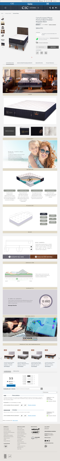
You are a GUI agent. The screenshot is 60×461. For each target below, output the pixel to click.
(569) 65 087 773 (50, 435)
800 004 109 (47, 429)
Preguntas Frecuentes (20, 441)
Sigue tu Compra (19, 428)
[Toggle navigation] (5, 8)
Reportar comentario (32, 405)
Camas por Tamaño (8, 13)
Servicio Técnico (19, 440)
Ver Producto (7, 366)
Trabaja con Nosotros (7, 438)
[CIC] (12, 3)
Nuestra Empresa (6, 428)
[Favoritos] (31, 57)
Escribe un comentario (52, 24)
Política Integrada (6, 429)
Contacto (18, 444)
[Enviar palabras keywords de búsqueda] (50, 8)
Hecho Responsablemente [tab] (24, 63)
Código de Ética (6, 433)
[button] (53, 8)
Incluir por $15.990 (43, 39)
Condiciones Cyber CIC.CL (21, 446)
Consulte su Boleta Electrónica (21, 443)
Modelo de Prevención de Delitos (8, 436)
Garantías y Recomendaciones (21, 433)
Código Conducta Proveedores (8, 435)
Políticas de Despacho (20, 435)
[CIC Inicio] (29, 8)
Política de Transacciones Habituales (9, 432)
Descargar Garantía (12, 305)
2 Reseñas (46, 24)
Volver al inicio (15, 420)
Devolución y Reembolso (21, 432)
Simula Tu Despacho (43, 42)
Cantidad (38, 32)
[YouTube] (47, 440)
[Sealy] (47, 3)
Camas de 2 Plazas (16, 13)
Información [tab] (10, 63)
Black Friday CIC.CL (20, 447)
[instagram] (42, 53)
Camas (2, 13)
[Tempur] (30, 3)
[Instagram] (49, 440)
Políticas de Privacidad (20, 429)
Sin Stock (41, 47)
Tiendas (5, 439)
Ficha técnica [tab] (50, 63)
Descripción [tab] (39, 63)
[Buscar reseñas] (42, 389)
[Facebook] (45, 440)
